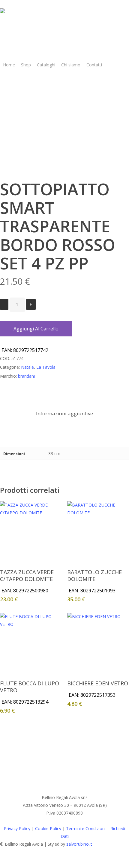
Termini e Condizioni (86, 828)
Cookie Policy (48, 828)
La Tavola (46, 367)
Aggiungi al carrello (36, 328)
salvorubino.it (79, 844)
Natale (27, 367)
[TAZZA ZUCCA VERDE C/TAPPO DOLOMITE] (31, 532)
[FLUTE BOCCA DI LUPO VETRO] (31, 643)
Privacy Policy (17, 828)
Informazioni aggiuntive (64, 413)
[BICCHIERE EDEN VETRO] (98, 643)
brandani (26, 376)
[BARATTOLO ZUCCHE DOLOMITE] (98, 532)
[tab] (64, 413)
